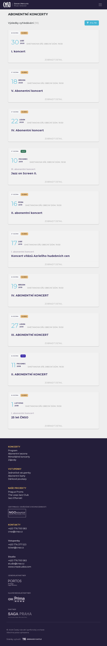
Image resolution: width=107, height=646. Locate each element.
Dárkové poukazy (17, 479)
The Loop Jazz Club (18, 495)
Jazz (23, 151)
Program (12, 450)
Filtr (93, 23)
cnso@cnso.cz (15, 531)
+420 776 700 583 (17, 528)
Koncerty (14, 447)
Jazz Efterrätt (15, 498)
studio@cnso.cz (16, 563)
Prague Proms (15, 492)
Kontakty (14, 525)
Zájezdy (12, 460)
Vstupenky (14, 469)
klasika (24, 33)
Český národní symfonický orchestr (15, 4)
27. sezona (15, 72)
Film (23, 356)
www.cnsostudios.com (19, 567)
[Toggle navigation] (100, 4)
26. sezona (14, 277)
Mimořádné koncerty (19, 457)
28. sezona (14, 33)
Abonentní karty (16, 476)
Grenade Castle (35, 639)
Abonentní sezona (17, 453)
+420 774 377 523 (17, 544)
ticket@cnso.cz (16, 547)
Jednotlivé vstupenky (19, 473)
